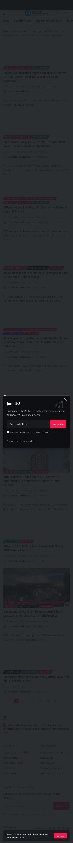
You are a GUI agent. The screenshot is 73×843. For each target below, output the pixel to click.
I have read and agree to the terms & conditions (29, 432)
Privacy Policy (39, 834)
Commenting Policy (15, 837)
